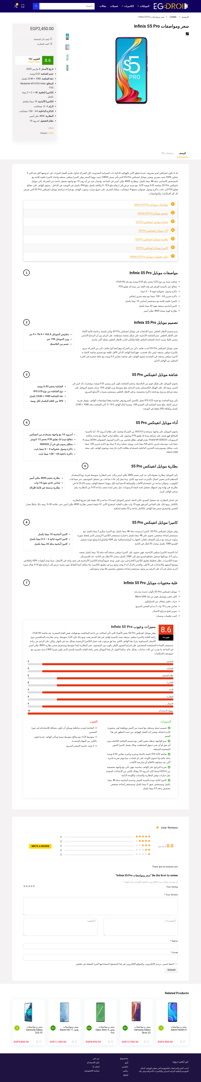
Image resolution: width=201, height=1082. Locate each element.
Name (174, 941)
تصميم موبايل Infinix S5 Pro (152, 213)
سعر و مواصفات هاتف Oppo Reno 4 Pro (104, 1029)
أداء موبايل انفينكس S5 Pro (153, 230)
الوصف (182, 153)
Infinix (51, 128)
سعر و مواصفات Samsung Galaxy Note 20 (142, 1029)
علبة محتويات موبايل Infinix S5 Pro (149, 256)
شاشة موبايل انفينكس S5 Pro (152, 221)
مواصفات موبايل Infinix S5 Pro (151, 204)
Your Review (171, 894)
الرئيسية (185, 17)
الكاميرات (129, 6)
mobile (173, 17)
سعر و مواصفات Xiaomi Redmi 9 (179, 1028)
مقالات (102, 6)
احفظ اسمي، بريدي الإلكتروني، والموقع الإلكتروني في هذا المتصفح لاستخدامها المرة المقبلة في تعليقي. (124, 964)
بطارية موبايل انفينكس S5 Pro (151, 239)
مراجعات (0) (168, 153)
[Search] (36, 6)
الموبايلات (144, 6)
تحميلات (114, 6)
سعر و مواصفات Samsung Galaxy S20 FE (34, 1029)
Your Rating (172, 887)
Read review (34, 62)
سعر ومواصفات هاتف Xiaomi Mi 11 (69, 1028)
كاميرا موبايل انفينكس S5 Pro (152, 247)
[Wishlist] (23, 6)
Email (174, 952)
